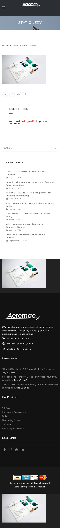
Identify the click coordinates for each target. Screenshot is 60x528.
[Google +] (18, 94)
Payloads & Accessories (14, 412)
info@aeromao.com (22, 349)
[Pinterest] (25, 94)
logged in (29, 121)
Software (7, 424)
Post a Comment (30, 46)
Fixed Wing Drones (11, 420)
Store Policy (20, 487)
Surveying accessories (13, 428)
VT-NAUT (7, 408)
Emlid (5, 416)
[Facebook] (12, 94)
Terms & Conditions (36, 487)
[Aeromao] (30, 8)
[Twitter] (5, 94)
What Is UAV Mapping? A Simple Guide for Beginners (28, 369)
